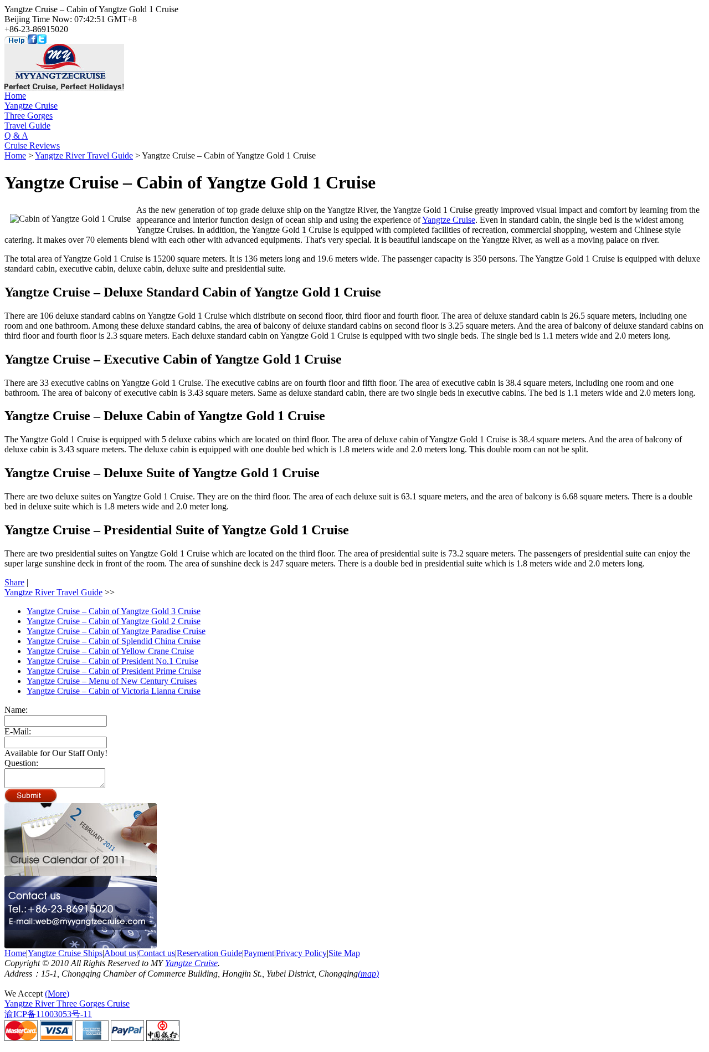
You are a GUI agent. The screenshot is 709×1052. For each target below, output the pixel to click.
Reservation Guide (209, 953)
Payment (259, 953)
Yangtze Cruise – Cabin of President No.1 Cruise (112, 661)
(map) (368, 973)
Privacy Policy (301, 953)
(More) (57, 993)
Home (15, 95)
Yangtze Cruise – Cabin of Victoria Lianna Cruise (114, 691)
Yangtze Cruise (31, 105)
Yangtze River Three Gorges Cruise (67, 1003)
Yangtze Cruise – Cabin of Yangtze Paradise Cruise (116, 631)
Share (14, 582)
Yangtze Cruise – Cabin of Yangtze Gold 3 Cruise (114, 611)
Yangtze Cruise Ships (65, 953)
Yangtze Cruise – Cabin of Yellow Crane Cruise (110, 651)
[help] (16, 40)
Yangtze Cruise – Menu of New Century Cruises (112, 681)
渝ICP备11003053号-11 (48, 1014)
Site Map (344, 953)
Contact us (156, 953)
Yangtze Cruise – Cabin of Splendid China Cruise (114, 641)
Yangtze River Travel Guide (84, 155)
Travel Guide (27, 125)
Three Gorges (28, 115)
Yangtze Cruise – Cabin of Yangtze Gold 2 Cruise (114, 621)
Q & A (16, 135)
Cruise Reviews (32, 145)
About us (120, 953)
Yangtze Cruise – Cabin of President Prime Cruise (114, 671)
